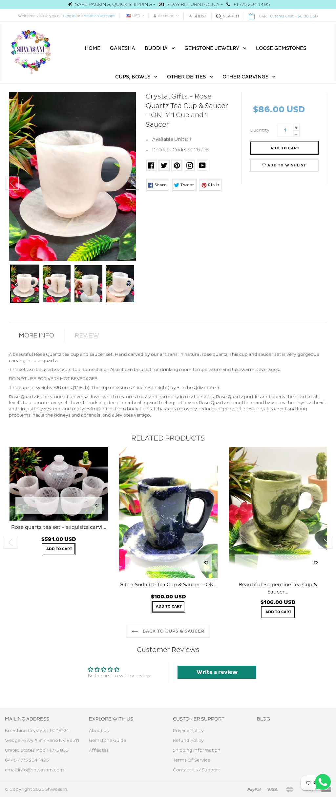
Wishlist (197, 16)
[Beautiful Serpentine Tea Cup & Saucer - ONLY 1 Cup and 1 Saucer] (278, 512)
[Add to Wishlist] (97, 505)
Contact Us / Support (196, 770)
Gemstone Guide (107, 740)
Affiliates (99, 750)
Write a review (217, 672)
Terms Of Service (191, 760)
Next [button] (132, 183)
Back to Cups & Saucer (173, 631)
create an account (98, 16)
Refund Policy (188, 740)
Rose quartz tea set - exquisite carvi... (58, 527)
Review (87, 335)
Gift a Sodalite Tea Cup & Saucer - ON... (168, 585)
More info (36, 335)
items (288, 16)
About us (99, 730)
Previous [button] (12, 183)
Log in (70, 16)
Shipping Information (196, 750)
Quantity (259, 130)
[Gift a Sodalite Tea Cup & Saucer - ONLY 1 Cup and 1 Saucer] (168, 512)
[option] (72, 176)
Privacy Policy (188, 730)
